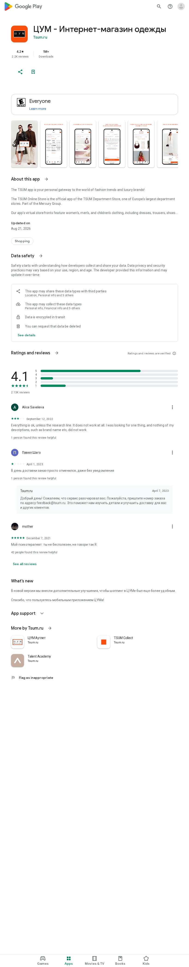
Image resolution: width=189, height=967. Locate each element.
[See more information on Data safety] (40, 255)
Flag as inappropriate (32, 678)
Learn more (37, 109)
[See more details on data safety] (27, 335)
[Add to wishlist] (33, 71)
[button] (24, 144)
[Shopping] (22, 241)
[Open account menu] (181, 6)
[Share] (20, 71)
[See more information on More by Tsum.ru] (49, 628)
